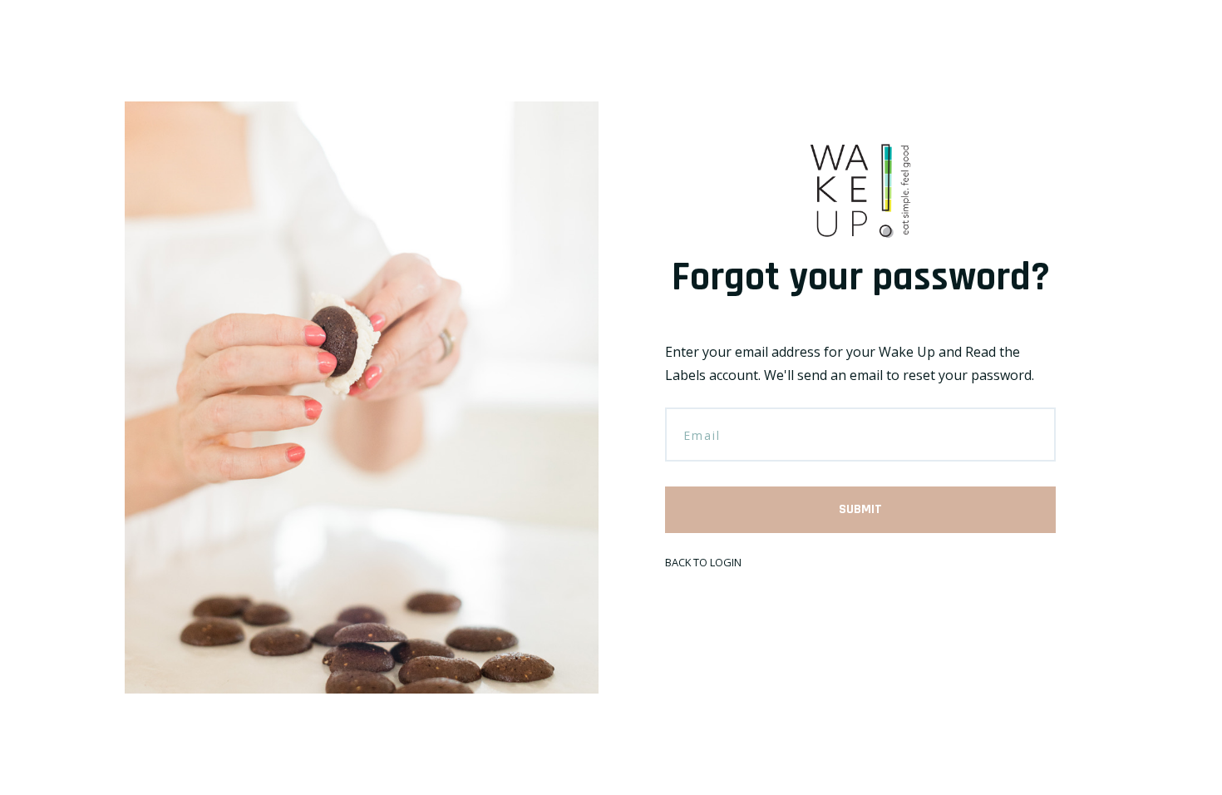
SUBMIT (860, 509)
